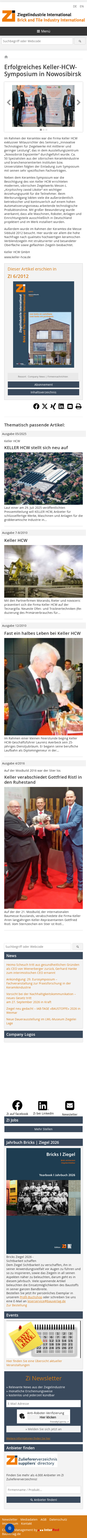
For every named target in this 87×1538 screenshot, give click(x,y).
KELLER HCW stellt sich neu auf (36, 447)
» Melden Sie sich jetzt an (44, 1429)
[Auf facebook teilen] (36, 408)
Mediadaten (29, 1519)
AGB (43, 1519)
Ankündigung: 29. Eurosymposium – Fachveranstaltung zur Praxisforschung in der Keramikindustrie (38, 983)
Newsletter (10, 1519)
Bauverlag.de (11, 1534)
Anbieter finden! (45, 1500)
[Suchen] (79, 41)
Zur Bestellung (16, 1305)
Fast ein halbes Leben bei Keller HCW (42, 633)
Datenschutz (58, 1519)
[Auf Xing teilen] (53, 408)
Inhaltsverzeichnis (43, 392)
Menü (45, 31)
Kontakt (26, 1523)
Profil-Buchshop (31, 1297)
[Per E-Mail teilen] (70, 406)
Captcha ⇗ (59, 1421)
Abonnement (43, 385)
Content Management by (20, 1530)
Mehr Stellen (43, 1129)
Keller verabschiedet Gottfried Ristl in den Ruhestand (43, 779)
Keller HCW (15, 540)
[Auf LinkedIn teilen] (61, 408)
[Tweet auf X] (45, 408)
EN (82, 6)
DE (75, 6)
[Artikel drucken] (78, 406)
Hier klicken (48, 1417)
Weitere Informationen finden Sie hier (28, 1438)
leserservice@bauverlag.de (46, 1301)
